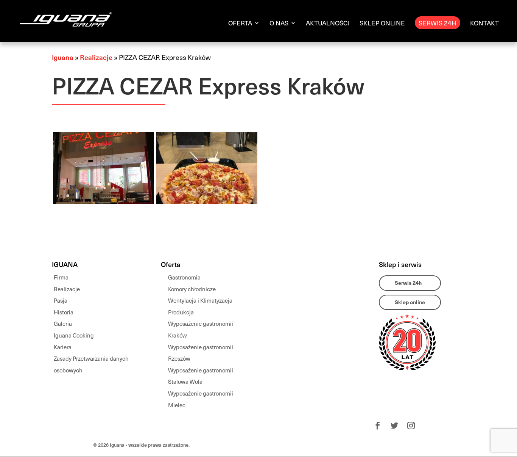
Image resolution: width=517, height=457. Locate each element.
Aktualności (328, 24)
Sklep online (382, 24)
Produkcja (181, 312)
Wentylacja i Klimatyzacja (200, 300)
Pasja (60, 300)
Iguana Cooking (74, 335)
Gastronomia (184, 277)
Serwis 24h (408, 283)
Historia (63, 312)
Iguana (62, 57)
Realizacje (96, 57)
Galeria (63, 323)
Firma (61, 277)
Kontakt (484, 24)
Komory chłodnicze (192, 289)
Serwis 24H (437, 23)
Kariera (63, 347)
